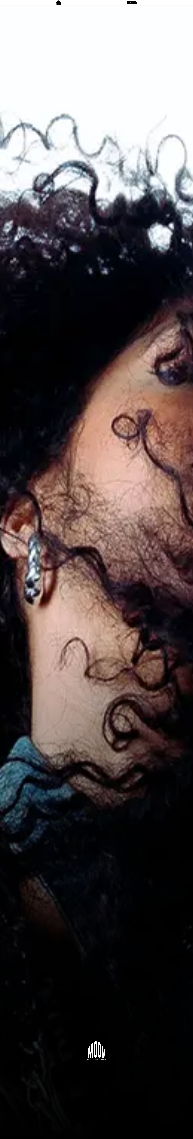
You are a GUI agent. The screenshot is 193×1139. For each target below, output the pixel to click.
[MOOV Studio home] (58, 2)
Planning (132, 2)
